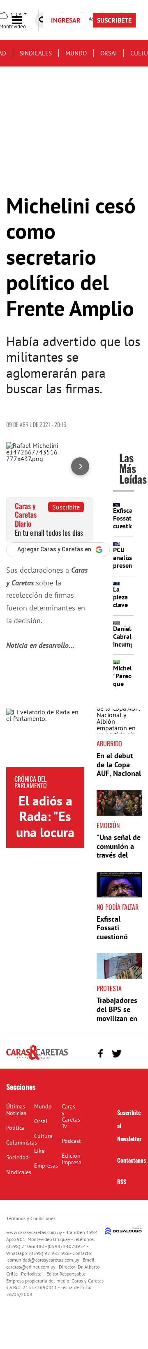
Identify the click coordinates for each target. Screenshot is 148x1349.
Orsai (108, 53)
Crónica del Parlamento (30, 782)
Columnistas (21, 1142)
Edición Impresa (71, 1159)
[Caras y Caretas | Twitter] (116, 1053)
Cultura (43, 1136)
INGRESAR (66, 20)
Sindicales (36, 53)
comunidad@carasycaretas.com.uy (43, 1260)
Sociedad (17, 1157)
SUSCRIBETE (114, 20)
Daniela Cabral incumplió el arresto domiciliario (130, 648)
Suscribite (66, 507)
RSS (121, 1181)
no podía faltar (118, 907)
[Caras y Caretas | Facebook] (100, 1053)
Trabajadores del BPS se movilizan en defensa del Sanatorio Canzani (117, 1022)
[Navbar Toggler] (23, 20)
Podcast (71, 1141)
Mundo (76, 53)
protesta (109, 988)
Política (15, 1127)
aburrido (109, 743)
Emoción (108, 825)
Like (39, 1150)
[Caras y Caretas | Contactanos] (132, 1052)
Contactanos (131, 1160)
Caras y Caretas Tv (71, 1116)
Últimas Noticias (16, 1110)
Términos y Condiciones (31, 1218)
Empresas (46, 1165)
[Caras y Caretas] (37, 1059)
